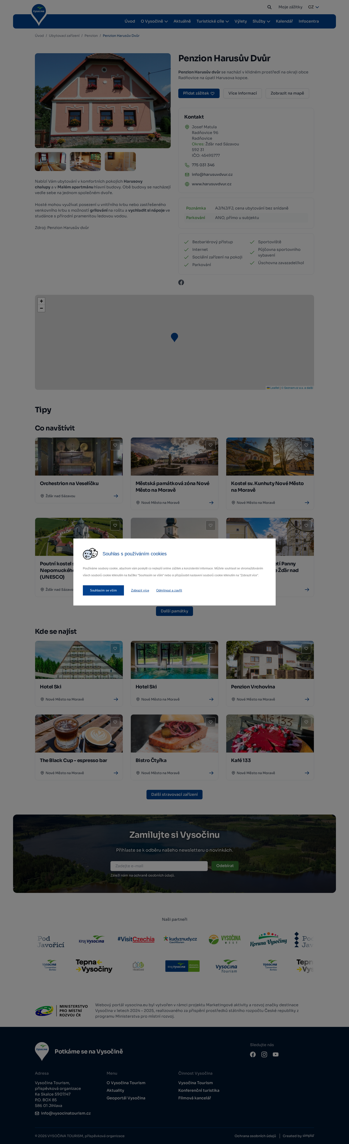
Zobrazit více (140, 590)
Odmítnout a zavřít (169, 590)
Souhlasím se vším (103, 590)
